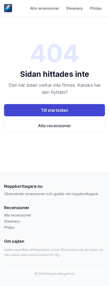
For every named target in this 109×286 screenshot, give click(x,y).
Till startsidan (54, 110)
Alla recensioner (44, 8)
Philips (96, 8)
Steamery (74, 8)
